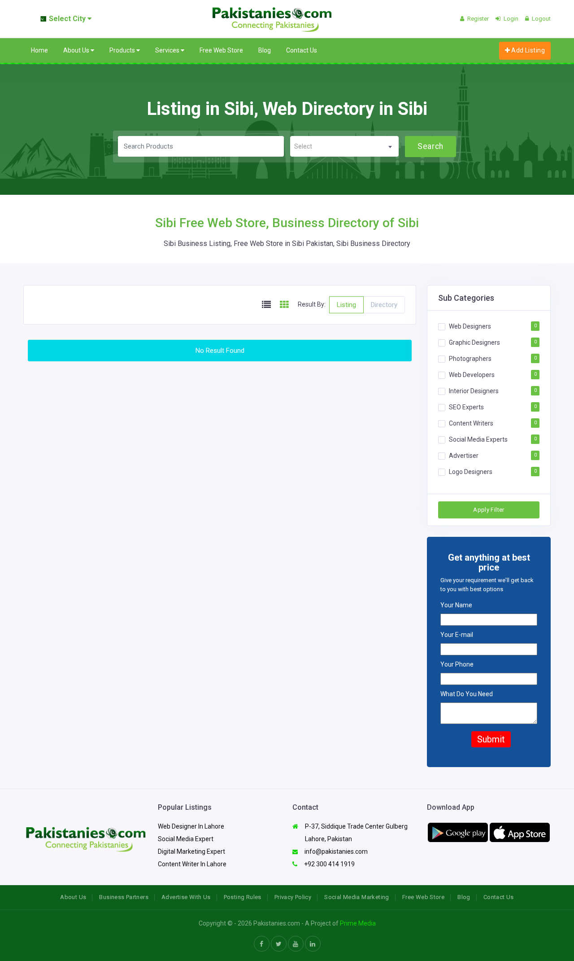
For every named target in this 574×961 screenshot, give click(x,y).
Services (168, 50)
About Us (77, 50)
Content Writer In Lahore (192, 864)
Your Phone (457, 664)
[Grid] (284, 305)
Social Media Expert (185, 839)
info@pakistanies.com (335, 851)
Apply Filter (488, 509)
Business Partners (123, 897)
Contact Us (301, 50)
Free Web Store (221, 50)
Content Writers (471, 423)
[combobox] (344, 146)
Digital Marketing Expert (191, 851)
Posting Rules (242, 897)
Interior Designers (474, 391)
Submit (491, 739)
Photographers (470, 358)
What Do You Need (466, 694)
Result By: (312, 304)
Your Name (456, 605)
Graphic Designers (474, 342)
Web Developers (472, 374)
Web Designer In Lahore (191, 826)
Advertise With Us (186, 897)
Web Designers (470, 326)
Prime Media (358, 923)
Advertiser (463, 455)
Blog (264, 50)
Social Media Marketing (356, 897)
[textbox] (344, 146)
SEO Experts (466, 407)
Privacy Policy (292, 897)
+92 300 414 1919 (329, 864)
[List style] (266, 305)
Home (39, 50)
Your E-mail (456, 634)
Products (122, 50)
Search (430, 146)
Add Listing (527, 50)
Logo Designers (470, 471)
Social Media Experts (478, 439)
